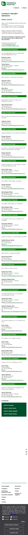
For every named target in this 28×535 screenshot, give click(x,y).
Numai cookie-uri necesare (11, 524)
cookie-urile (13, 514)
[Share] (26, 449)
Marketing (14, 519)
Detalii (22, 521)
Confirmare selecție (14, 528)
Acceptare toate (14, 532)
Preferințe (15, 517)
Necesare (6, 517)
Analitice (6, 519)
